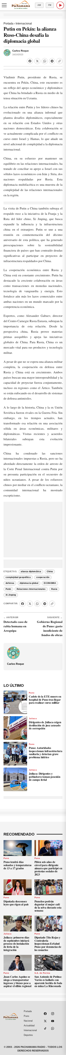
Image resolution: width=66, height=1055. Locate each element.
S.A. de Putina (42, 973)
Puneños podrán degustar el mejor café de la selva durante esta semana (47, 906)
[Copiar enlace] (59, 61)
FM (49, 5)
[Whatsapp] (45, 61)
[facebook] (45, 1013)
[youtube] (52, 1021)
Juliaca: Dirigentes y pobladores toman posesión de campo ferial (44, 776)
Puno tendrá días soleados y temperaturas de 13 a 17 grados (18, 865)
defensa (10, 583)
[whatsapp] (52, 1028)
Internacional (24, 23)
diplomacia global (29, 583)
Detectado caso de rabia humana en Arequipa (15, 626)
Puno (31, 693)
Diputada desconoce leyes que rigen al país (16, 902)
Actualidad (29, 1025)
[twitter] (45, 1021)
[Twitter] (37, 61)
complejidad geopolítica (18, 577)
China (50, 571)
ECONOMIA (50, 583)
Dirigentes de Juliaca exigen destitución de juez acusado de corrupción (45, 725)
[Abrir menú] (4, 5)
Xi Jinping (11, 595)
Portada (8, 23)
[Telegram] (52, 61)
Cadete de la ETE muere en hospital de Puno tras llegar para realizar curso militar (45, 699)
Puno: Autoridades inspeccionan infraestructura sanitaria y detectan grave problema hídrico (45, 752)
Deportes (28, 1035)
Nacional (28, 1020)
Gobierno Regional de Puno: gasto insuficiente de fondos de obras (49, 628)
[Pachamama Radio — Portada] (21, 5)
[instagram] (52, 1013)
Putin (8, 589)
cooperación (42, 577)
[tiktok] (45, 1028)
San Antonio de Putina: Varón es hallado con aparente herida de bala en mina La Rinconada (48, 981)
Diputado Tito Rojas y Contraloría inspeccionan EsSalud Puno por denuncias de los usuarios (47, 943)
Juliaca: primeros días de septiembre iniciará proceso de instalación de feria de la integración (16, 943)
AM (39, 5)
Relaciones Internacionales (31, 589)
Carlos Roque (20, 50)
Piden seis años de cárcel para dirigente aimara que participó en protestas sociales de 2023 (48, 868)
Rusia (54, 589)
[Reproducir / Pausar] (60, 5)
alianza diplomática (31, 571)
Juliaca (33, 718)
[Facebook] (30, 61)
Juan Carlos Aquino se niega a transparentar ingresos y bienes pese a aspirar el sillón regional (17, 981)
